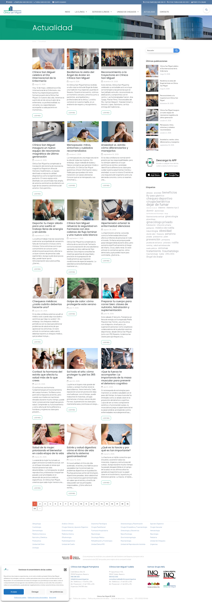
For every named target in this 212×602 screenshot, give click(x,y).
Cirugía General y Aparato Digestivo (75, 527)
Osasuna (160, 234)
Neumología (95, 534)
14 (102, 504)
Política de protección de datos (38, 597)
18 (122, 504)
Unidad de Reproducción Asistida (133, 544)
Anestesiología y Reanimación (132, 524)
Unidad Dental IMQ (98, 544)
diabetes (161, 207)
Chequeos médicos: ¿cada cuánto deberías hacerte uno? (47, 304)
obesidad (165, 230)
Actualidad (149, 12)
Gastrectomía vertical (155, 216)
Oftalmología (66, 537)
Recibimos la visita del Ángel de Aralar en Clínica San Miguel (80, 75)
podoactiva (157, 236)
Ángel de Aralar (154, 256)
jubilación (150, 228)
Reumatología (126, 541)
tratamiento (153, 251)
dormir (150, 210)
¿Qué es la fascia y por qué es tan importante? (116, 449)
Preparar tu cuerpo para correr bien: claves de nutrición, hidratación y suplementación (116, 306)
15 (107, 504)
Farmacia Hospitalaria (99, 530)
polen (166, 236)
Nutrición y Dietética (39, 537)
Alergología (36, 524)
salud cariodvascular (161, 245)
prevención (153, 239)
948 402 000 (45, 2)
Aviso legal (52, 597)
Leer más (37, 115)
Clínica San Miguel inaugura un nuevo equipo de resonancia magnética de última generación (46, 150)
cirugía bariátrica (158, 201)
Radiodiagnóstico (68, 541)
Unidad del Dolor (38, 544)
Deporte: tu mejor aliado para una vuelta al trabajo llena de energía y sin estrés (47, 227)
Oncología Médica (97, 537)
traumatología (152, 254)
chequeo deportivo (159, 198)
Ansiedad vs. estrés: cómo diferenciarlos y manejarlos (114, 147)
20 (35, 508)
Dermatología (37, 530)
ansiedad (157, 193)
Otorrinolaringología (128, 537)
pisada (149, 236)
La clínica (80, 12)
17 (117, 504)
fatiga (166, 213)
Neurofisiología (126, 534)
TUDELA (37, 2)
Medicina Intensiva (39, 534)
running (149, 245)
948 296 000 (27, 2)
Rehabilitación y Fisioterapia (101, 541)
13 (96, 504)
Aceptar (14, 592)
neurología (152, 231)
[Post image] (152, 71)
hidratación (151, 225)
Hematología (155, 530)
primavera (165, 239)
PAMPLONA (18, 2)
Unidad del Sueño (68, 544)
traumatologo (170, 251)
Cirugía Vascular (156, 527)
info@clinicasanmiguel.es (80, 579)
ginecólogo (150, 219)
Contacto (164, 12)
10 (81, 504)
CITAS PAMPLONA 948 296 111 (155, 2)
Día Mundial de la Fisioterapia (154, 213)
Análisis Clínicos (68, 524)
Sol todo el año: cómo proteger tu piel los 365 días (81, 374)
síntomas (163, 248)
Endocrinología (67, 530)
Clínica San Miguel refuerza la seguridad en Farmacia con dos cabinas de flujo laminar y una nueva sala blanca (82, 229)
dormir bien (159, 211)
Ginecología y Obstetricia (130, 530)
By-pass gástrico (155, 195)
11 (86, 504)
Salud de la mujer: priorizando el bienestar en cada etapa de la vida (48, 450)
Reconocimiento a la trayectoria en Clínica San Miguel (114, 75)
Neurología (154, 534)
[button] (65, 569)
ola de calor (151, 234)
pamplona (170, 233)
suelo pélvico (151, 248)
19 (127, 504)
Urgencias (154, 544)
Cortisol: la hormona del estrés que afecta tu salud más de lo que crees (47, 376)
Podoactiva (36, 541)
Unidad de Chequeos (126, 12)
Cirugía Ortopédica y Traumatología (134, 527)
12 (91, 504)
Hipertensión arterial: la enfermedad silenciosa (115, 225)
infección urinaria (164, 225)
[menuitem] (80, 598)
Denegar (35, 592)
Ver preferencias (56, 592)
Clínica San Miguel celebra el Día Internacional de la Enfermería (44, 76)
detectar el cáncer (151, 208)
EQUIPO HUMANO (60, 2)
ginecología (171, 216)
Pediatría (153, 537)
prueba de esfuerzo (154, 242)
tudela (161, 254)
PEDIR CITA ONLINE (199, 2)
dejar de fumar (157, 204)
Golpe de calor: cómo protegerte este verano (81, 303)
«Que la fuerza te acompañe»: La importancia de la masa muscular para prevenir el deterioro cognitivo (116, 377)
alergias (149, 193)
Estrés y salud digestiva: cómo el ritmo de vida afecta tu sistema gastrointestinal (81, 452)
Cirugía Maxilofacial (98, 527)
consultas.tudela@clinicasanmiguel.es (122, 579)
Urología (35, 548)
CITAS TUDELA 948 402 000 (179, 2)
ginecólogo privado (159, 222)
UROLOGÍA (169, 254)
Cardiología (36, 527)
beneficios (169, 192)
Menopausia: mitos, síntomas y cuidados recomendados (80, 147)
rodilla (175, 242)
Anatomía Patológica (99, 524)
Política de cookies (20, 597)
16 (112, 504)
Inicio (67, 12)
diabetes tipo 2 (172, 207)
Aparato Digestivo (157, 524)
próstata (167, 242)
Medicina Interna (68, 534)
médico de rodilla (164, 227)
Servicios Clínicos (100, 12)
